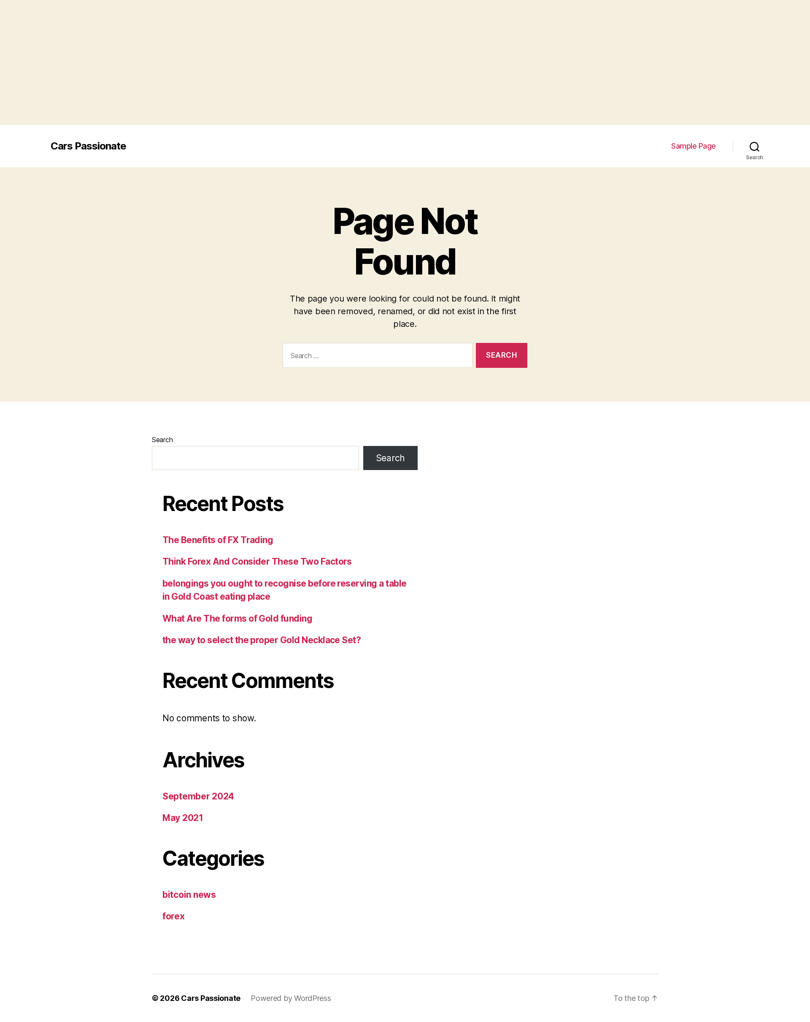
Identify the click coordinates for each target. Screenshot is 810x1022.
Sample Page (693, 145)
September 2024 (198, 796)
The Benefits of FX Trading (217, 540)
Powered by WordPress (291, 998)
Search (162, 439)
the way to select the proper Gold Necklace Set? (261, 640)
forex (173, 916)
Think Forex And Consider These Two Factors (257, 561)
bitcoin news (189, 894)
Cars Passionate (88, 146)
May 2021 (182, 818)
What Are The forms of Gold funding (237, 618)
